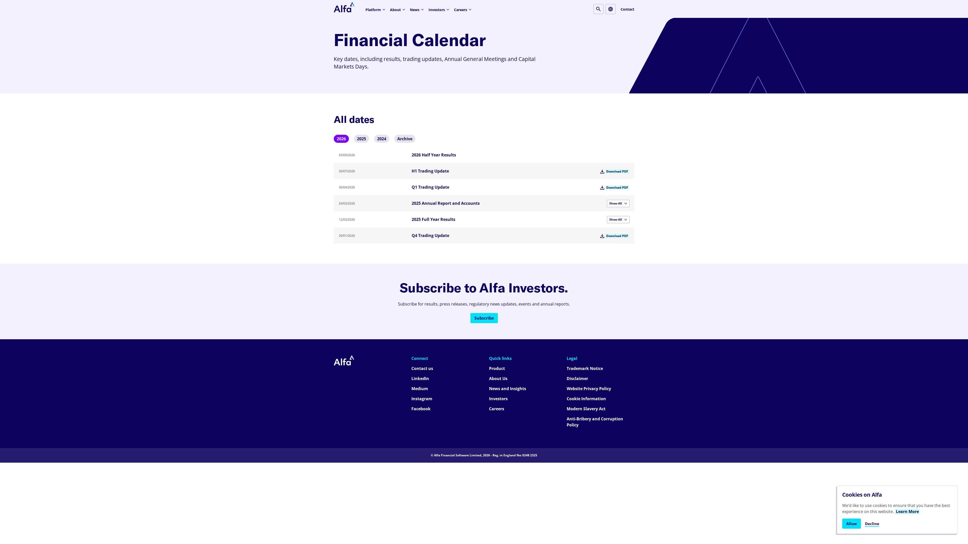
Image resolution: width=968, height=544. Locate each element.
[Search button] (598, 9)
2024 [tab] (381, 139)
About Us (498, 378)
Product (497, 368)
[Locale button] (611, 9)
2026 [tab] (341, 139)
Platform (373, 9)
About (395, 9)
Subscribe (484, 318)
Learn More (907, 511)
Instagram (421, 398)
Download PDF (617, 171)
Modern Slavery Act (586, 409)
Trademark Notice (585, 368)
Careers (460, 9)
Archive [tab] (404, 139)
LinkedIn (420, 378)
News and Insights (507, 388)
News (414, 9)
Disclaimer (577, 378)
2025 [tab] (361, 139)
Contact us (422, 368)
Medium (419, 388)
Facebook (421, 409)
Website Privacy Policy (589, 388)
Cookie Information (586, 398)
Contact (627, 9)
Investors (437, 9)
